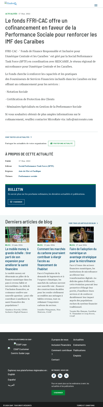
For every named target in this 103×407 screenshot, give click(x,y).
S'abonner (17, 202)
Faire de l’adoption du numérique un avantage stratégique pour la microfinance (83, 255)
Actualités (78, 339)
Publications (79, 350)
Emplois (77, 355)
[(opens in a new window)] (20, 344)
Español (12, 379)
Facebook (54, 376)
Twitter (66, 376)
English (11, 374)
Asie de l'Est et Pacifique (30, 171)
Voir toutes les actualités (17, 137)
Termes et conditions (85, 405)
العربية (11, 384)
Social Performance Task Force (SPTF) (36, 166)
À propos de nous (60, 339)
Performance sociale (28, 176)
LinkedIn (60, 376)
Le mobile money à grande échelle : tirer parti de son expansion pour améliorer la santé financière (18, 259)
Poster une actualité (63, 143)
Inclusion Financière (61, 344)
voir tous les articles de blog (82, 223)
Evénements (79, 344)
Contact (56, 359)
